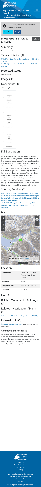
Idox (24, 474)
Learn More (8, 32)
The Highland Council (26, 485)
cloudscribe (21, 479)
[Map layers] (3, 218)
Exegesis (18, 474)
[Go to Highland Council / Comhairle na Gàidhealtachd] (9, 4)
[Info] (3, 225)
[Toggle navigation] (37, 10)
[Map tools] (3, 229)
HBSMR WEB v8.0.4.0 (24, 476)
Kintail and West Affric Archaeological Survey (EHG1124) (19, 316)
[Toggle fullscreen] (37, 217)
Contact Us (20, 462)
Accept (17, 32)
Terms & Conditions (20, 465)
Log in (20, 481)
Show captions (7, 88)
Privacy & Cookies (20, 467)
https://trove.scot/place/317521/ (11, 324)
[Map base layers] (3, 222)
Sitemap (20, 470)
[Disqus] (20, 373)
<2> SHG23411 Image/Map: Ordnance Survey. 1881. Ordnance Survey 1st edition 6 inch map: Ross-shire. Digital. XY (18, 205)
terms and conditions (27, 258)
